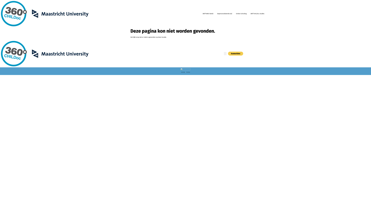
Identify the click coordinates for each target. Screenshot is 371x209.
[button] (225, 53)
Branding (188, 72)
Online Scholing (241, 14)
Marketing (183, 72)
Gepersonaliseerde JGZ (224, 14)
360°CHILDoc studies (257, 14)
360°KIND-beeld (208, 14)
